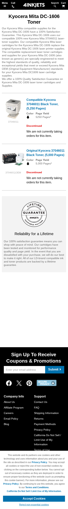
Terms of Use (42, 449)
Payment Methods (45, 424)
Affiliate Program (14, 407)
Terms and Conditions (37, 487)
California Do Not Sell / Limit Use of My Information (47, 440)
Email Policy (11, 418)
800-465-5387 (13, 7)
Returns (38, 418)
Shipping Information (46, 413)
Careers (8, 413)
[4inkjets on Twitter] (19, 383)
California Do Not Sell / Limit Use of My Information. (34, 491)
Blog (6, 424)
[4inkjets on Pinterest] (29, 383)
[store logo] (34, 5)
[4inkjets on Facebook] (9, 383)
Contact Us (40, 401)
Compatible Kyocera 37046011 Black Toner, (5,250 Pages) (42, 104)
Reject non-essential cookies (34, 504)
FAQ (36, 407)
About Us (9, 401)
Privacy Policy (42, 429)
